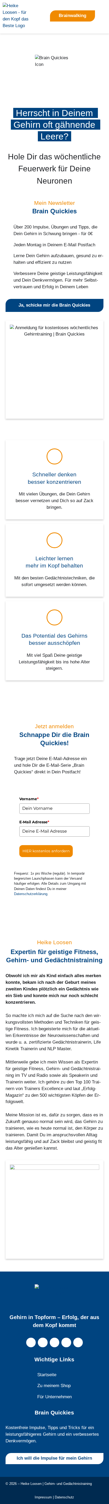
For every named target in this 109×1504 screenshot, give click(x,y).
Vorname (29, 799)
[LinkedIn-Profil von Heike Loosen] (66, 1343)
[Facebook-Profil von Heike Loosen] (43, 1343)
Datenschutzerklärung (30, 894)
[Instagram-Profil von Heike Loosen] (31, 1343)
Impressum (43, 1497)
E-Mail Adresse (34, 822)
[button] (102, 16)
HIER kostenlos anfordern (46, 851)
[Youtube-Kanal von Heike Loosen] (55, 1343)
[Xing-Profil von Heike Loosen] (78, 1343)
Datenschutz (64, 1497)
